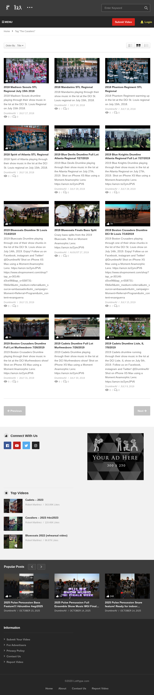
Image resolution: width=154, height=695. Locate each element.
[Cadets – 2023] (13, 506)
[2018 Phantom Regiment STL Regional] (127, 70)
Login (148, 21)
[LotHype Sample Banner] (115, 479)
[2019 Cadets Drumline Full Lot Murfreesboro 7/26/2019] (77, 327)
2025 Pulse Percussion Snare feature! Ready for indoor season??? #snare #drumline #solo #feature (123, 604)
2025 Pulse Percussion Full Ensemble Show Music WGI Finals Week (76, 604)
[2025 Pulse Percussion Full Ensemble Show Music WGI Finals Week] (76, 586)
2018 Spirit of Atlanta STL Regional (26, 154)
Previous (16, 410)
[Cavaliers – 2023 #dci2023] (13, 524)
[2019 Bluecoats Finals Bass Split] (77, 213)
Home (7, 31)
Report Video (15, 661)
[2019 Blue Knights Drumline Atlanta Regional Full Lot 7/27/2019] (127, 138)
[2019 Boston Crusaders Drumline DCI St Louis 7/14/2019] (127, 213)
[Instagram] (35, 445)
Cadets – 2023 (34, 499)
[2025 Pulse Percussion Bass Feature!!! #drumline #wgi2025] (26, 586)
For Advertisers (16, 645)
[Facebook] (7, 445)
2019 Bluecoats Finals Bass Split (75, 230)
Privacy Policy (16, 650)
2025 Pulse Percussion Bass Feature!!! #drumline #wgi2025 (23, 604)
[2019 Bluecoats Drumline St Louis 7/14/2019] (26, 213)
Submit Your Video (18, 639)
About (62, 688)
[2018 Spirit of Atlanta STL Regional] (26, 138)
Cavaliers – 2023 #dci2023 (41, 517)
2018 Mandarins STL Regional (73, 87)
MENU (8, 21)
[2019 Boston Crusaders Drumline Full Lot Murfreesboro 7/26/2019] (26, 327)
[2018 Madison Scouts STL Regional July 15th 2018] (26, 70)
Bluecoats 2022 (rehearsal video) (46, 535)
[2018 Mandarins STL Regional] (77, 70)
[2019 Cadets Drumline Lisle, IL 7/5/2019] (127, 327)
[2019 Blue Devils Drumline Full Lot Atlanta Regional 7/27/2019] (77, 138)
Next (141, 410)
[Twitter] (26, 445)
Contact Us (14, 656)
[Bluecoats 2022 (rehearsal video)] (13, 542)
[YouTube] (17, 445)
